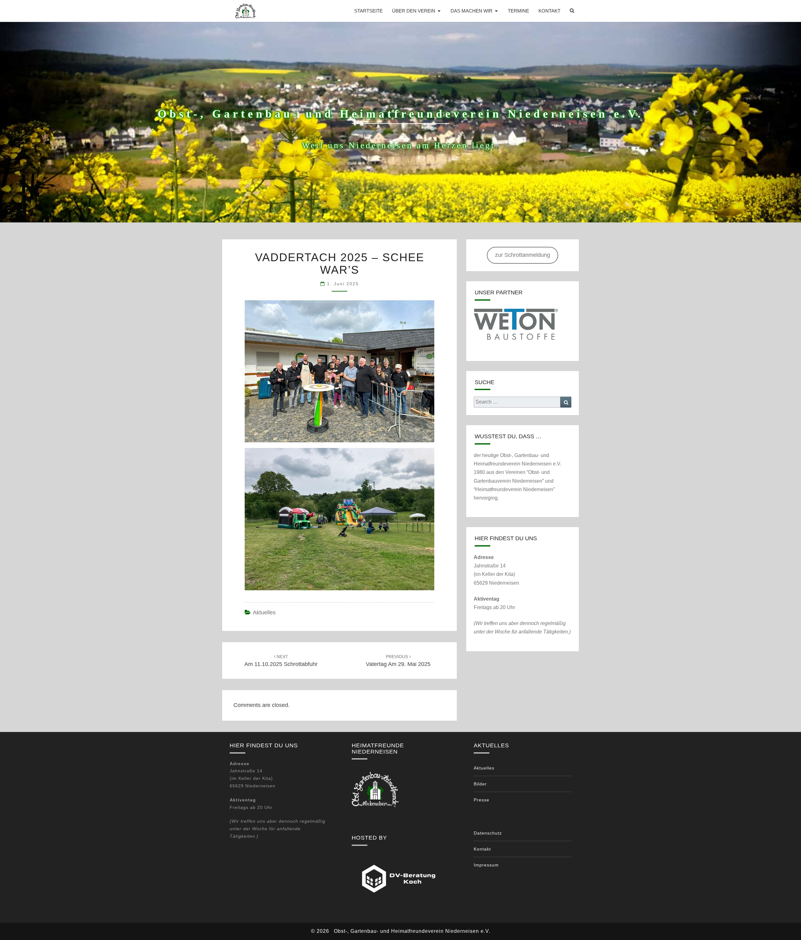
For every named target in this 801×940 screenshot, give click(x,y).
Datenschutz (488, 833)
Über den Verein (413, 10)
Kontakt (549, 10)
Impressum (486, 864)
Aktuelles (264, 612)
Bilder (480, 783)
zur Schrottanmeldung (522, 255)
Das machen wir (471, 10)
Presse (481, 799)
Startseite (368, 10)
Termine (518, 10)
